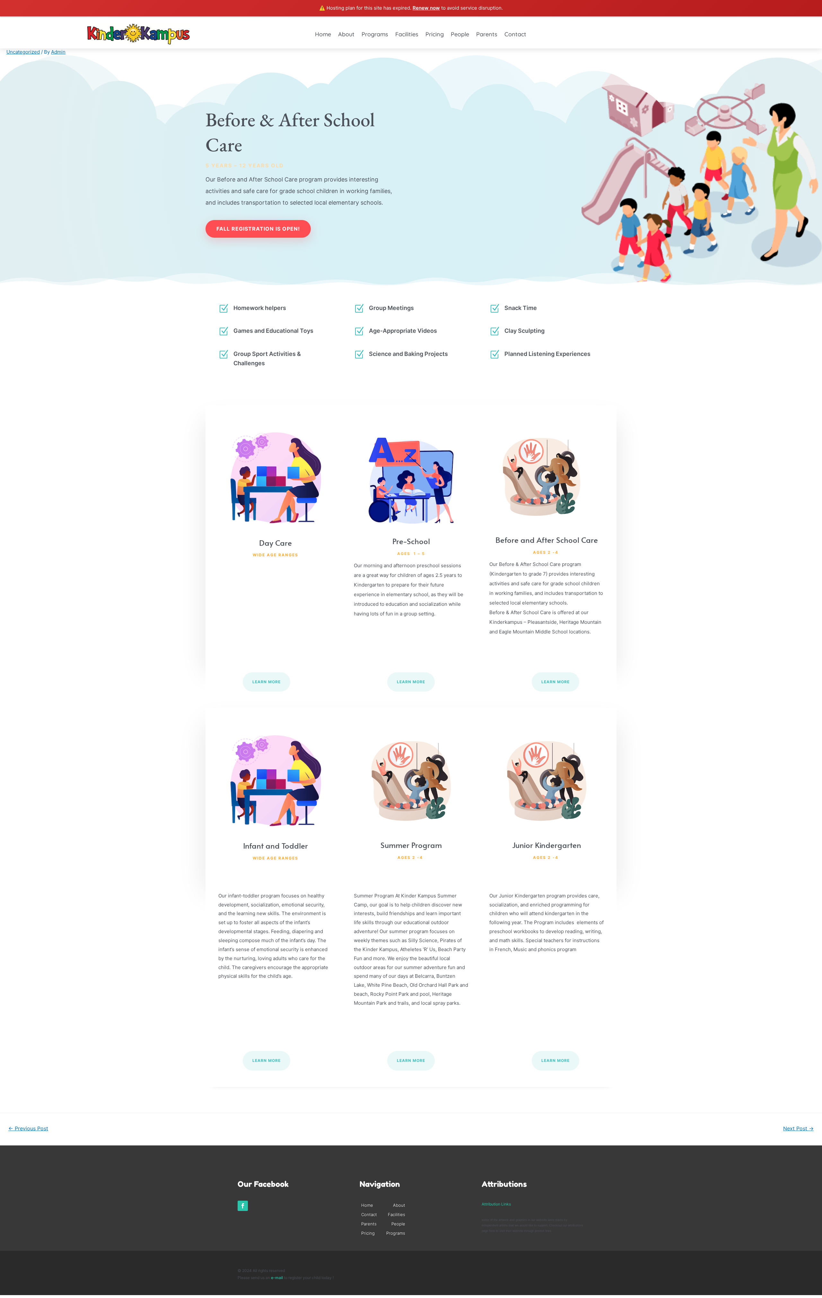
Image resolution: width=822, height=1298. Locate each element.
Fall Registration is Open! (258, 228)
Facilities (406, 34)
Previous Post (28, 1129)
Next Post (798, 1129)
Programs (375, 34)
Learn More (266, 681)
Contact (515, 34)
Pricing (434, 34)
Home (323, 34)
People (460, 34)
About (346, 34)
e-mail (277, 1277)
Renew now (426, 8)
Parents (486, 34)
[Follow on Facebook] (243, 1206)
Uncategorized (23, 52)
